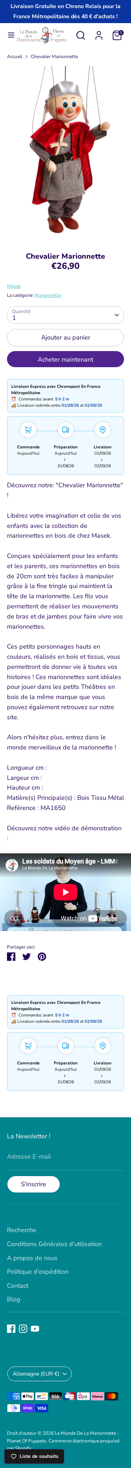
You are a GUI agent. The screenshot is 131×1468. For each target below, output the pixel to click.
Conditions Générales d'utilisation (54, 1244)
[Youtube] (35, 1328)
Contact (17, 1285)
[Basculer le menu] (8, 35)
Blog (13, 1299)
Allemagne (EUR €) (36, 1374)
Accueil (14, 56)
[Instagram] (23, 1328)
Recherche (21, 1230)
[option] (65, 154)
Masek (14, 286)
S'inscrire (33, 1184)
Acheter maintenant (65, 359)
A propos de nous (32, 1258)
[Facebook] (11, 1328)
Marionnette (48, 295)
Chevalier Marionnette (54, 56)
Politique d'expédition (37, 1271)
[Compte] (99, 33)
